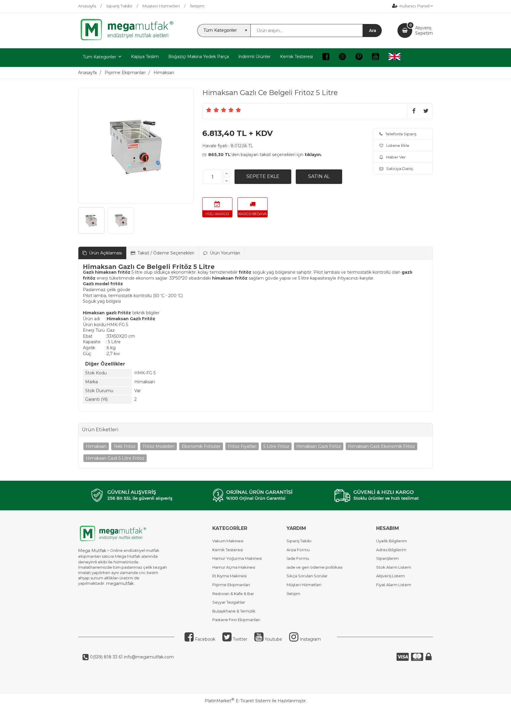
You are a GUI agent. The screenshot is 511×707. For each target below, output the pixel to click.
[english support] (394, 57)
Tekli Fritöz (124, 446)
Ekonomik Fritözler (201, 446)
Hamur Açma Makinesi (233, 567)
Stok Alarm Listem (393, 567)
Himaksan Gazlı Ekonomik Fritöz (381, 446)
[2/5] (212, 109)
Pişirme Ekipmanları (231, 584)
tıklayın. (313, 154)
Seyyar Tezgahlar (228, 602)
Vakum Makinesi (227, 540)
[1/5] (209, 109)
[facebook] (326, 57)
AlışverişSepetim (424, 30)
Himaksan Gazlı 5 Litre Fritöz (115, 458)
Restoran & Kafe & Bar (233, 593)
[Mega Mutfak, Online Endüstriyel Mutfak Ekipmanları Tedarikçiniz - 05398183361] (130, 39)
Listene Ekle (397, 145)
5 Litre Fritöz (276, 446)
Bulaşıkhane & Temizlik (234, 611)
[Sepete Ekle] (263, 176)
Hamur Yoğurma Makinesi (237, 558)
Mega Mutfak (92, 550)
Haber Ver (396, 157)
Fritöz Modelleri (158, 446)
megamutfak (120, 583)
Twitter (239, 639)
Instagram (309, 639)
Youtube (272, 639)
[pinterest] (359, 57)
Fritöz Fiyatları (242, 446)
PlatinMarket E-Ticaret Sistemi (238, 700)
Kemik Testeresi (227, 549)
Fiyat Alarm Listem (393, 584)
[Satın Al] (319, 176)
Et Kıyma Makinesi (229, 575)
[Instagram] (342, 57)
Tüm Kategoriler (99, 57)
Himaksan (96, 446)
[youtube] (375, 57)
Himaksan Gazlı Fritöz (318, 446)
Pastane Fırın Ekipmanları (236, 619)
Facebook (204, 639)
